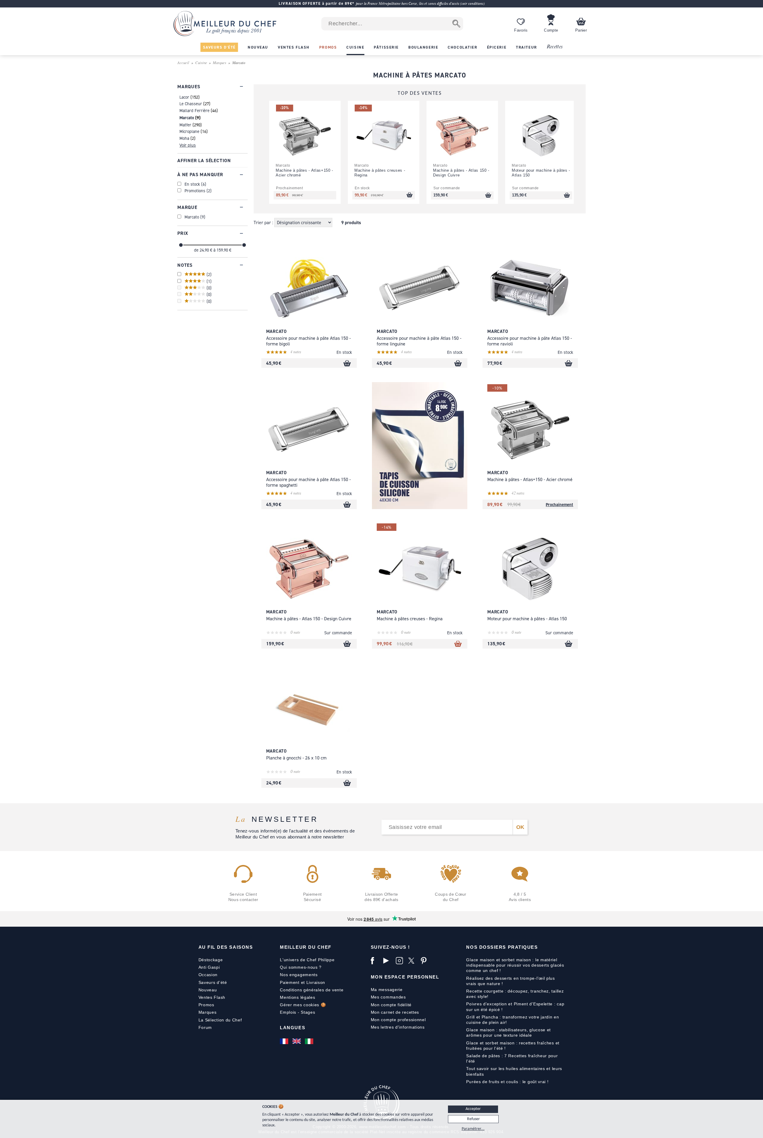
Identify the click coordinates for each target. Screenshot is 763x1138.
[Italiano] (309, 1041)
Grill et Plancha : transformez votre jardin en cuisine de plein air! (512, 1020)
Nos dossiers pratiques (502, 947)
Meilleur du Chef (305, 947)
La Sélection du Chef (220, 1020)
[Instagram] (400, 960)
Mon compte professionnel (398, 1019)
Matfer (185, 124)
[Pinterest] (425, 960)
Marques (219, 62)
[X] (413, 960)
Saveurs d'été (212, 982)
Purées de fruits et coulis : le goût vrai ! (507, 1081)
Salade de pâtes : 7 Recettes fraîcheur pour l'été (512, 1058)
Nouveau (207, 989)
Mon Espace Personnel (405, 976)
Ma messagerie (387, 989)
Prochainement (559, 504)
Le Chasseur (190, 103)
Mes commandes (388, 997)
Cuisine (201, 62)
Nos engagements (299, 974)
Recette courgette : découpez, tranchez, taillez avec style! (515, 994)
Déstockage (210, 959)
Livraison (315, 982)
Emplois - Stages (297, 1012)
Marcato (186, 117)
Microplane (189, 131)
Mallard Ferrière (194, 110)
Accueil (183, 62)
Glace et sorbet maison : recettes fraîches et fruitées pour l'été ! (512, 1046)
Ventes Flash (211, 997)
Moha (184, 138)
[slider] (181, 245)
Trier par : (264, 222)
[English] (297, 1041)
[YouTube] (388, 960)
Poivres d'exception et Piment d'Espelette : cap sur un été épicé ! (515, 1006)
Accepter (473, 1109)
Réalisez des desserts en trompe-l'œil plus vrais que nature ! (510, 981)
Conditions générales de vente (311, 989)
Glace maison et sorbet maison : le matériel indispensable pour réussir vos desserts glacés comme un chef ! (515, 965)
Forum (205, 1027)
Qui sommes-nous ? (301, 967)
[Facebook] (375, 960)
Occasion (208, 974)
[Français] (284, 1041)
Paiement (290, 982)
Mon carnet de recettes (395, 1012)
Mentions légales (297, 997)
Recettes (555, 47)
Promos (206, 1004)
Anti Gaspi (209, 967)
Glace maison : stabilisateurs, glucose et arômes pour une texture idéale (508, 1032)
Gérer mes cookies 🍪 (303, 1004)
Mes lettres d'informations (398, 1027)
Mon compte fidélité (391, 1004)
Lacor (184, 97)
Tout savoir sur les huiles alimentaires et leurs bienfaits (514, 1071)
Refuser (473, 1119)
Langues (292, 1027)
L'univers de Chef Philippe (307, 959)
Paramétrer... (473, 1129)
